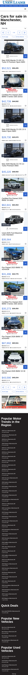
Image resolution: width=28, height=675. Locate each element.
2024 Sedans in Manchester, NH (9, 491)
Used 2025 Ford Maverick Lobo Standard (12, 234)
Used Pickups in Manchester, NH (9, 665)
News (6, 5)
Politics (10, 5)
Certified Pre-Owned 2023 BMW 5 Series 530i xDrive (12, 96)
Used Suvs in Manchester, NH (8, 657)
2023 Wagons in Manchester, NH (9, 599)
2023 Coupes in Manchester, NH (9, 594)
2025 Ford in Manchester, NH (8, 560)
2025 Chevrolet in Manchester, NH (10, 539)
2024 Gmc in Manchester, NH (8, 504)
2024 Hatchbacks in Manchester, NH (10, 590)
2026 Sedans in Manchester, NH (9, 483)
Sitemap (14, 673)
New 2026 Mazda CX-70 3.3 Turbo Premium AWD (13, 165)
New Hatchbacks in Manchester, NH (10, 641)
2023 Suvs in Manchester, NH (8, 474)
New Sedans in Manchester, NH (9, 636)
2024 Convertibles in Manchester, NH (10, 586)
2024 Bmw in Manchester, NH (9, 470)
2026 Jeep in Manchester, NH (8, 582)
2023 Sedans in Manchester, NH (9, 487)
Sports (21, 5)
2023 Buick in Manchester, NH (9, 573)
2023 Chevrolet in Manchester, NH (10, 521)
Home (2, 5)
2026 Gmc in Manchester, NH (8, 448)
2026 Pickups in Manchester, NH (9, 444)
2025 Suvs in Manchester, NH (8, 457)
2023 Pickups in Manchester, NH (9, 513)
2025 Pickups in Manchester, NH (9, 534)
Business (15, 5)
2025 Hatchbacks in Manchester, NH (10, 530)
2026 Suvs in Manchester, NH (8, 431)
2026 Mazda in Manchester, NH (9, 435)
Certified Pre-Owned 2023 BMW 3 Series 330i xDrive (12, 303)
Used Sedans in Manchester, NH (9, 661)
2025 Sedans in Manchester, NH (9, 496)
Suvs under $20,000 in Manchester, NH (11, 612)
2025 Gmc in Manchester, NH (8, 526)
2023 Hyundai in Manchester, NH (9, 577)
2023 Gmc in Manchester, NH (8, 551)
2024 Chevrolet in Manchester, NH (10, 569)
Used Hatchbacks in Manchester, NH (10, 670)
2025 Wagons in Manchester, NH (9, 564)
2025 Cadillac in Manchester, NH (9, 556)
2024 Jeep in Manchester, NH (8, 547)
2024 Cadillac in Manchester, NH (9, 543)
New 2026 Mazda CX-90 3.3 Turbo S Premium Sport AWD (13, 61)
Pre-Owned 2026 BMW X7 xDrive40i (12, 337)
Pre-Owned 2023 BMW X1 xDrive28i (12, 268)
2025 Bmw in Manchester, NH (9, 453)
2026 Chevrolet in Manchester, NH (10, 478)
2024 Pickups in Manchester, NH (9, 517)
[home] (14, 2)
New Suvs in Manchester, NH (8, 628)
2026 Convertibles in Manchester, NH (10, 508)
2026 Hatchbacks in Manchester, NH (10, 500)
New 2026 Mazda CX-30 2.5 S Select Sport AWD (14, 130)
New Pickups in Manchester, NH (9, 632)
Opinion (25, 5)
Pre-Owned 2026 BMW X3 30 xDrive (13, 372)
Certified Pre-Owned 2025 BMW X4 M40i (12, 199)
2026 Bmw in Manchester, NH (9, 440)
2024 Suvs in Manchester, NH (8, 461)
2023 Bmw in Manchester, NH (9, 465)
